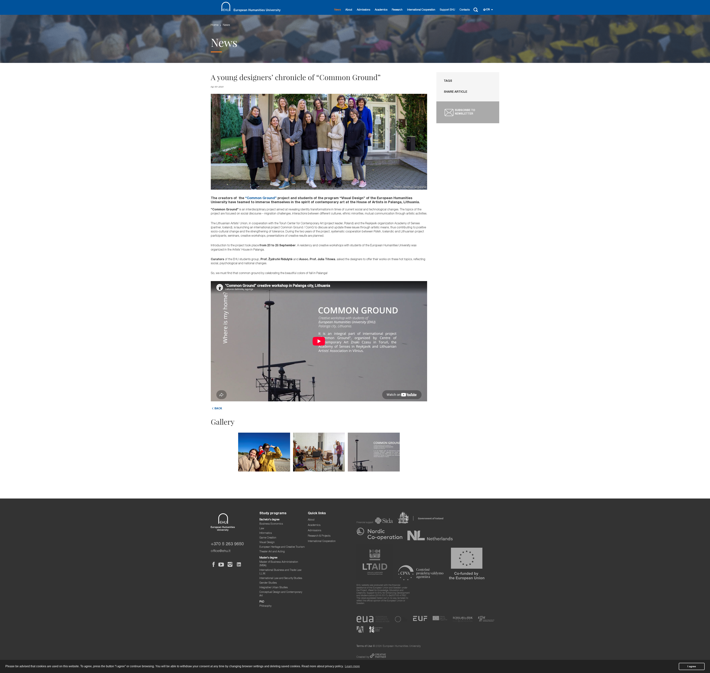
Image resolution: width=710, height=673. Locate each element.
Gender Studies (268, 583)
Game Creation (267, 538)
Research (397, 10)
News (337, 10)
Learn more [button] (352, 666)
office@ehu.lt (221, 551)
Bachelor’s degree (269, 519)
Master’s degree (268, 558)
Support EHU (447, 10)
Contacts (465, 10)
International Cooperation (421, 10)
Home (214, 25)
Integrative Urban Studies (273, 587)
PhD (261, 602)
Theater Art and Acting (272, 552)
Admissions (363, 10)
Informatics (265, 533)
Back (218, 408)
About (348, 10)
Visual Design (267, 542)
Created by (363, 657)
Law (261, 528)
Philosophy (265, 606)
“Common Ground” (261, 198)
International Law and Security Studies (280, 578)
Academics (381, 10)
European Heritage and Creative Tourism (282, 547)
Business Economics (271, 524)
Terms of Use (364, 646)
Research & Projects (319, 536)
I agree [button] (691, 666)
